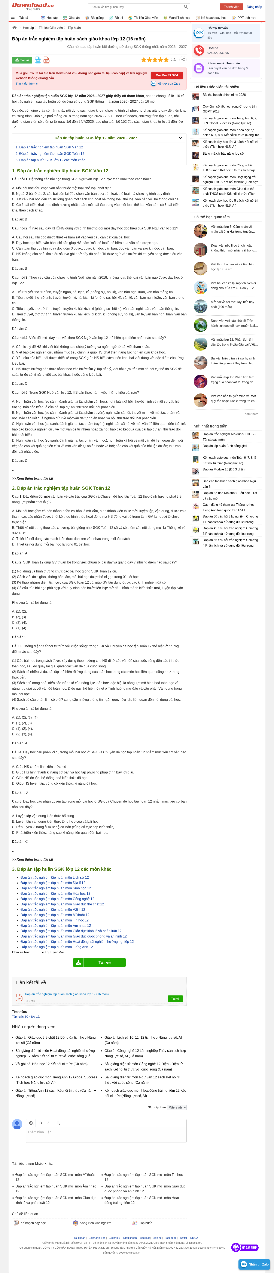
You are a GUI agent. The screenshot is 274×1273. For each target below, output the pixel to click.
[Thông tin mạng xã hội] (245, 1253)
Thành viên (231, 7)
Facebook (170, 1237)
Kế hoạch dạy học (33, 1223)
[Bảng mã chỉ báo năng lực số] (195, 155)
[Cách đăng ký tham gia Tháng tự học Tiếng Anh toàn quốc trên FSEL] (195, 506)
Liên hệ (157, 1237)
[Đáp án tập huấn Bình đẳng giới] (195, 447)
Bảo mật (145, 1237)
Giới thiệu (114, 1237)
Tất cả (23, 17)
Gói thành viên (97, 1237)
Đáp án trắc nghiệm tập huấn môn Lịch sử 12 (55, 877)
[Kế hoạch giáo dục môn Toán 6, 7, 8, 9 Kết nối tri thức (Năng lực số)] (195, 459)
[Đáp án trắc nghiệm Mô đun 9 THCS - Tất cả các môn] (195, 435)
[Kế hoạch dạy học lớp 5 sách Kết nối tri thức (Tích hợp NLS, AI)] (195, 202)
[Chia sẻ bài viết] (183, 59)
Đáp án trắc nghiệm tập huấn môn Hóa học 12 (55, 893)
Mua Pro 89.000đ (167, 75)
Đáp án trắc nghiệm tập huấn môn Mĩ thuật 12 (55, 915)
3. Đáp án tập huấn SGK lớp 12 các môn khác (50, 160)
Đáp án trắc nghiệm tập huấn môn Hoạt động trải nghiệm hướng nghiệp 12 (77, 941)
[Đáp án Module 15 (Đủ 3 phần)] (195, 471)
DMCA (194, 1237)
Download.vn (14, 28)
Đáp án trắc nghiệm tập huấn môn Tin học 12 (55, 920)
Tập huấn (74, 28)
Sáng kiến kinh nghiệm (96, 1223)
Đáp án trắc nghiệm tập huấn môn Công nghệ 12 (57, 899)
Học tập (28, 28)
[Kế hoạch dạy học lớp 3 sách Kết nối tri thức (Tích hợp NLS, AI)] (195, 143)
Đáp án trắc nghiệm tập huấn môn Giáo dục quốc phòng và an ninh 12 (74, 936)
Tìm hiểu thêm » (27, 83)
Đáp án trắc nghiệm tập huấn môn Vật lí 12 (53, 909)
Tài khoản (79, 1237)
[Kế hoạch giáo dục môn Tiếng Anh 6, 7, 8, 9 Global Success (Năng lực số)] (195, 120)
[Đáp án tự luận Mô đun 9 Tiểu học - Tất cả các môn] (195, 494)
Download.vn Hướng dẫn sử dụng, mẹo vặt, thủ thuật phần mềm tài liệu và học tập (33, 7)
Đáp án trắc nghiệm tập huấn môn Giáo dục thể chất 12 (62, 904)
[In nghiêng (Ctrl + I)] (48, 1123)
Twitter (183, 1237)
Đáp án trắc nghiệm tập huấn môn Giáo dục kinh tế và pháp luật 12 (71, 931)
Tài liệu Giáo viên (51, 28)
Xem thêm (251, 413)
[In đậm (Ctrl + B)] (40, 1123)
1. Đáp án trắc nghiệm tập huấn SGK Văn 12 (49, 147)
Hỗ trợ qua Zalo (169, 83)
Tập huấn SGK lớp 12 (25, 1016)
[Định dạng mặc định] (58, 1123)
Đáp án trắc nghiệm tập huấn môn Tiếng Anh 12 (57, 947)
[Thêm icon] (30, 1123)
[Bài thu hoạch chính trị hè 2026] (195, 96)
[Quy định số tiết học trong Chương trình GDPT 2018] (195, 108)
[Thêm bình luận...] (106, 1135)
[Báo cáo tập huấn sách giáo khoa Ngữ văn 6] (195, 482)
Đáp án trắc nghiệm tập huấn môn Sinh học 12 (56, 888)
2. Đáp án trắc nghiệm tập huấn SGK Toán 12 (50, 153)
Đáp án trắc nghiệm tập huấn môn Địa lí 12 (53, 883)
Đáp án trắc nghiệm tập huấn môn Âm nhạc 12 (56, 925)
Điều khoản (130, 1237)
